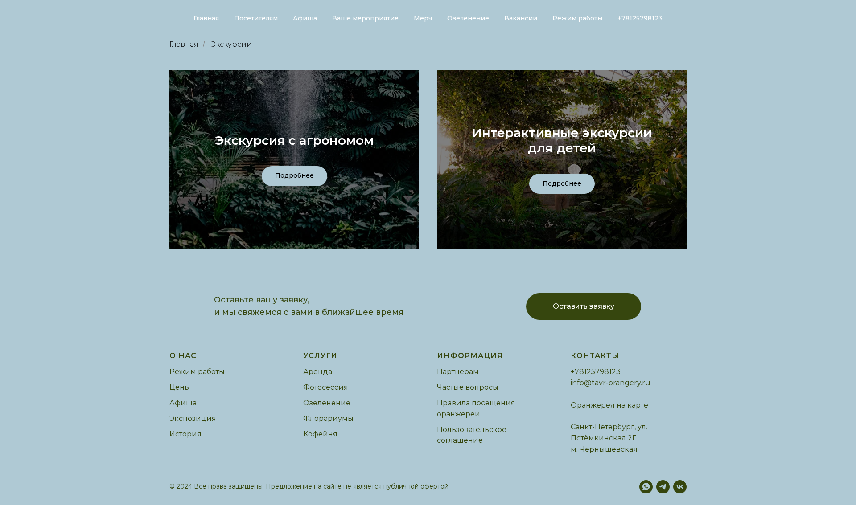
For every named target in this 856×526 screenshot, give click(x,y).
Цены (179, 387)
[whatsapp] (646, 486)
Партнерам (458, 371)
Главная (206, 18)
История (185, 434)
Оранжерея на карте (609, 405)
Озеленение (468, 18)
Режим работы (577, 18)
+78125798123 (640, 18)
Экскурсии (231, 44)
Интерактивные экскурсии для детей (562, 140)
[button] (583, 306)
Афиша (305, 18)
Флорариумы (328, 418)
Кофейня (320, 434)
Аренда (317, 371)
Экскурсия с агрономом (294, 140)
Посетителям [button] (256, 18)
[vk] (680, 486)
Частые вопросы (467, 387)
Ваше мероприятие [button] (365, 18)
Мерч (423, 18)
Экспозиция (192, 418)
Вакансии (520, 18)
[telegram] (663, 486)
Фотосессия (325, 387)
